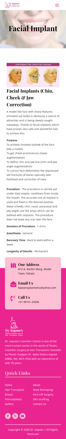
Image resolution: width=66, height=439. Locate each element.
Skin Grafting (41, 399)
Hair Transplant (14, 389)
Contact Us (39, 404)
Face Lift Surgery (43, 394)
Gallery (9, 404)
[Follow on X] (15, 416)
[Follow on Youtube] (22, 416)
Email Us (25, 282)
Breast (9, 394)
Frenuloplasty (13, 399)
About (36, 385)
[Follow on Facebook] (8, 416)
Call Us (24, 297)
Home (8, 385)
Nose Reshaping (43, 389)
